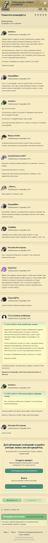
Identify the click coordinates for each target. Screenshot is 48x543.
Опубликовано (19, 34)
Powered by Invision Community (24, 539)
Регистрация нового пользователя (24, 471)
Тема (13, 532)
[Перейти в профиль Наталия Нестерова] (4, 249)
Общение (18, 23)
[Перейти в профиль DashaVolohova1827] (4, 157)
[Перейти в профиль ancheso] (4, 33)
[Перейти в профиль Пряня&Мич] (4, 77)
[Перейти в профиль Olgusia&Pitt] (4, 299)
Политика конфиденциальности (30, 532)
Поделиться (12, 500)
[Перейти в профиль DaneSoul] (4, 269)
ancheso (9, 21)
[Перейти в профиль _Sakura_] (4, 188)
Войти (24, 486)
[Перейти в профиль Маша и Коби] (4, 137)
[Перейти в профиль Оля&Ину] (4, 228)
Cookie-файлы (24, 535)
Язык (6, 532)
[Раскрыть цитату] (5, 324)
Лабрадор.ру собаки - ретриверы (22, 3)
